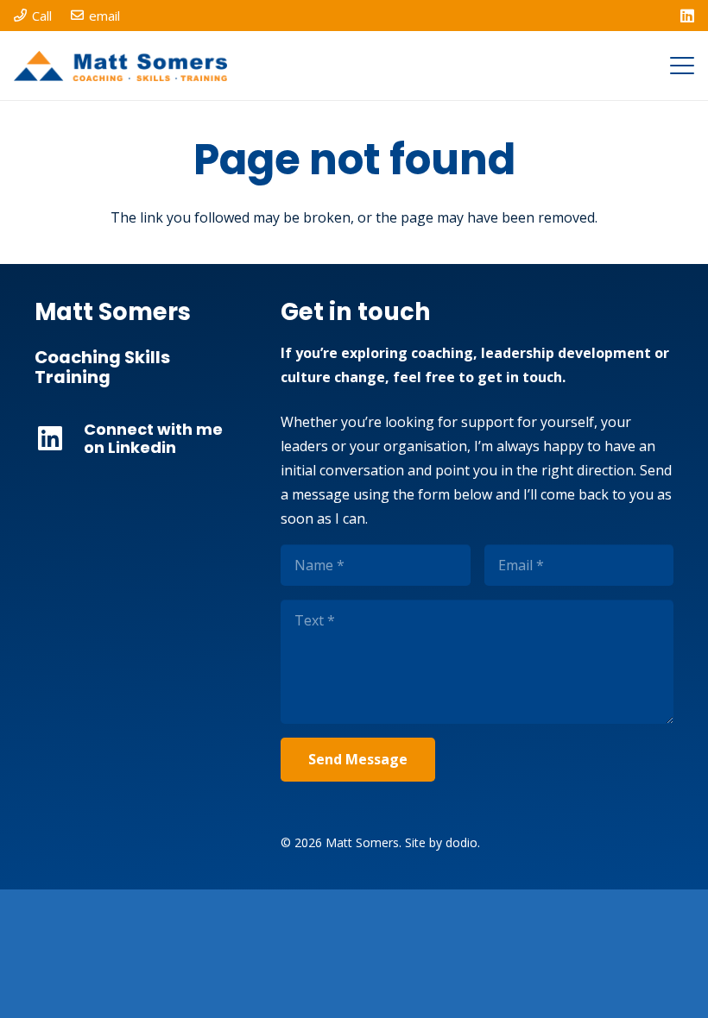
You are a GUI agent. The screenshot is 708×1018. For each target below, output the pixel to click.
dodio (461, 842)
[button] (682, 65)
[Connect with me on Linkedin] (59, 438)
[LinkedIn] (687, 15)
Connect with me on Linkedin (153, 438)
